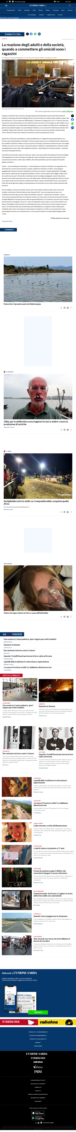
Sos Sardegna (32, 15)
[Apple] (38, 1113)
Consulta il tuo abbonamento (38, 1032)
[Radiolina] (57, 1022)
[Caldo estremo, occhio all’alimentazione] (17, 832)
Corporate (38, 1101)
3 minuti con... (13, 34)
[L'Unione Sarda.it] (38, 5)
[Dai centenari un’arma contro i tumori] (20, 737)
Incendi (60, 15)
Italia (34, 10)
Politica (48, 10)
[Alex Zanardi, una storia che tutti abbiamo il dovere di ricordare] (17, 945)
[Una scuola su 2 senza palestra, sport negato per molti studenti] (20, 689)
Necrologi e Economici (38, 1083)
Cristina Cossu (7, 647)
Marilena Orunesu (8, 664)
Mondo (41, 10)
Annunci (70, 10)
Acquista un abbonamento (38, 1035)
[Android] (38, 1118)
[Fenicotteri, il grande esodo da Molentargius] (38, 279)
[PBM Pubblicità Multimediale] (38, 1071)
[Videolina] (19, 1022)
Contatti (38, 1090)
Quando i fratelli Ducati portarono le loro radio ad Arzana (28, 656)
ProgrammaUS (11, 10)
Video (19, 10)
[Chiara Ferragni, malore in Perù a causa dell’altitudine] (38, 588)
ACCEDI (68, 1)
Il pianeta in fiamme (12, 645)
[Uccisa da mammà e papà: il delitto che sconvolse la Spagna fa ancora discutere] (17, 877)
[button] (27, 34)
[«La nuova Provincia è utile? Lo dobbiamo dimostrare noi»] (17, 809)
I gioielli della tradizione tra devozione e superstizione (26, 662)
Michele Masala (8, 642)
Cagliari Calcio (51, 15)
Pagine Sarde (38, 1046)
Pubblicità (38, 1087)
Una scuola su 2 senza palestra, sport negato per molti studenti (30, 639)
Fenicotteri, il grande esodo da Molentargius (22, 304)
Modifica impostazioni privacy (38, 1094)
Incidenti (41, 15)
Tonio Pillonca (7, 670)
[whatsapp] (13, 1)
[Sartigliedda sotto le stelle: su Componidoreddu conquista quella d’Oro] (38, 476)
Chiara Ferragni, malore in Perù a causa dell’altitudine (26, 613)
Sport (63, 10)
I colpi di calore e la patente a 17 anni (49, 848)
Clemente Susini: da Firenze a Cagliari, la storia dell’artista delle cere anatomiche (53, 894)
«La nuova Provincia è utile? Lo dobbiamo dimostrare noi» (28, 667)
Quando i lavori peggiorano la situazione (50, 916)
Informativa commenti (38, 1097)
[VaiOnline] (38, 1068)
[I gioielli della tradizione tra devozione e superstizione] (17, 787)
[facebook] (10, 1)
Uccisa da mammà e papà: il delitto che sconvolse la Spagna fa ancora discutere (50, 872)
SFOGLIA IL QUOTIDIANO (9, 18)
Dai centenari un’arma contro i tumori (19, 650)
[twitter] (7, 1)
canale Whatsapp (67, 111)
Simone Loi (7, 653)
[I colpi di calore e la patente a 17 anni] (17, 855)
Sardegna (27, 10)
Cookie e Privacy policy (38, 1080)
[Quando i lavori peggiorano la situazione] (17, 923)
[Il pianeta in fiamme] (56, 690)
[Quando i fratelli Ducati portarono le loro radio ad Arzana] (56, 738)
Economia (55, 10)
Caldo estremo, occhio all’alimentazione (50, 826)
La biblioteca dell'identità (38, 1039)
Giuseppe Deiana (8, 659)
